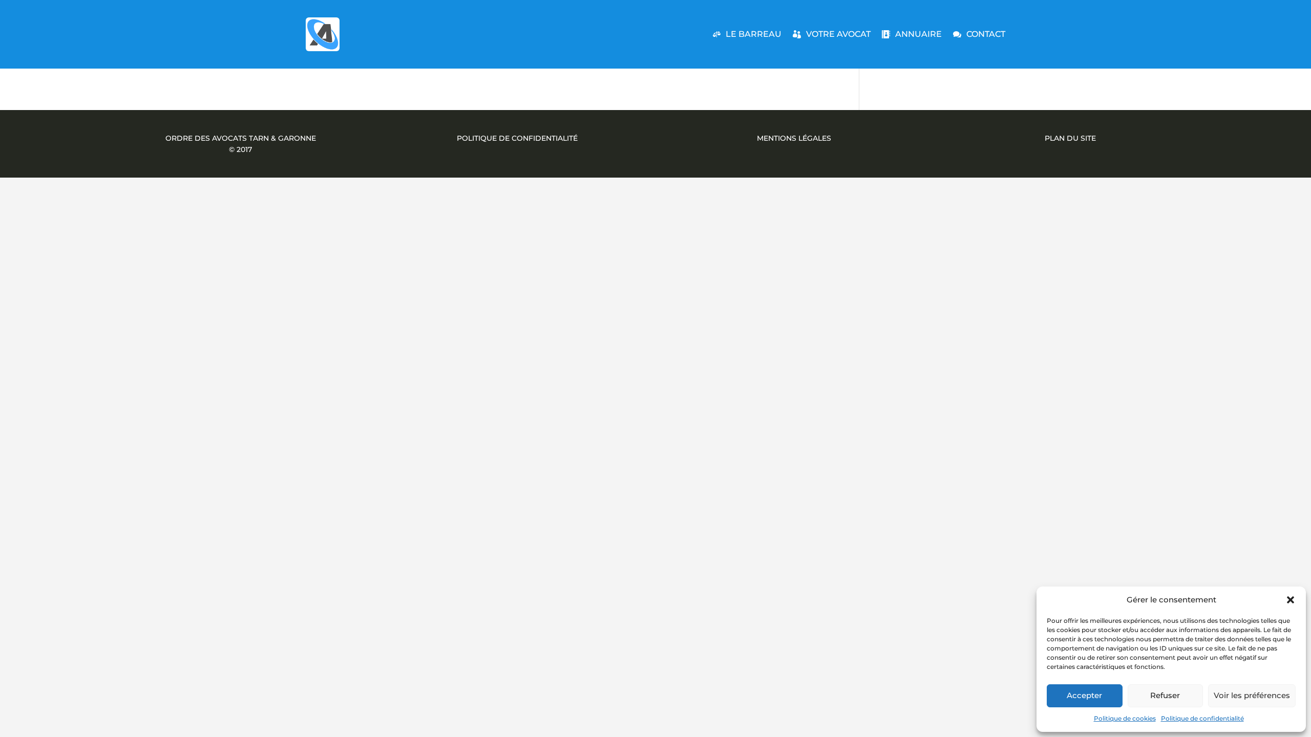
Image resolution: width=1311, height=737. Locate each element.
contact (985, 34)
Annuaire (918, 34)
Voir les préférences (1252, 695)
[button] (1290, 600)
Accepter (1084, 695)
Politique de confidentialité (1202, 718)
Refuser (1165, 695)
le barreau (753, 34)
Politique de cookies (1125, 718)
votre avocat (838, 34)
